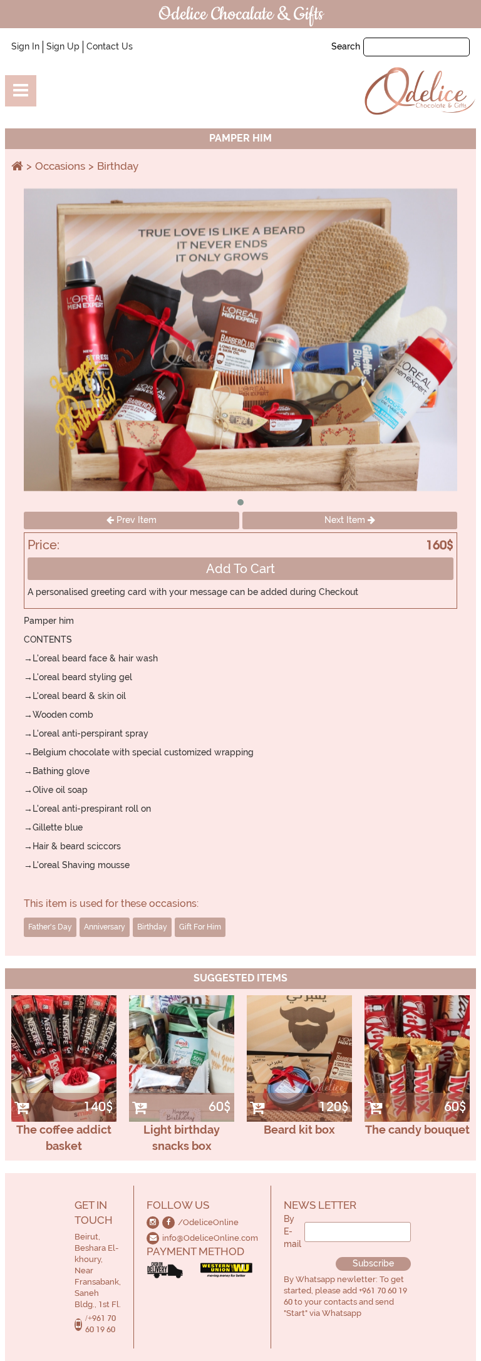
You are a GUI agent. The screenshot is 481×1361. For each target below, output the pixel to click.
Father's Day (50, 927)
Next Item (346, 520)
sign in (25, 46)
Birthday (117, 166)
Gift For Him (200, 927)
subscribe (373, 1263)
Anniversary (104, 927)
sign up (63, 46)
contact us (109, 46)
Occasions (60, 166)
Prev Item (135, 520)
